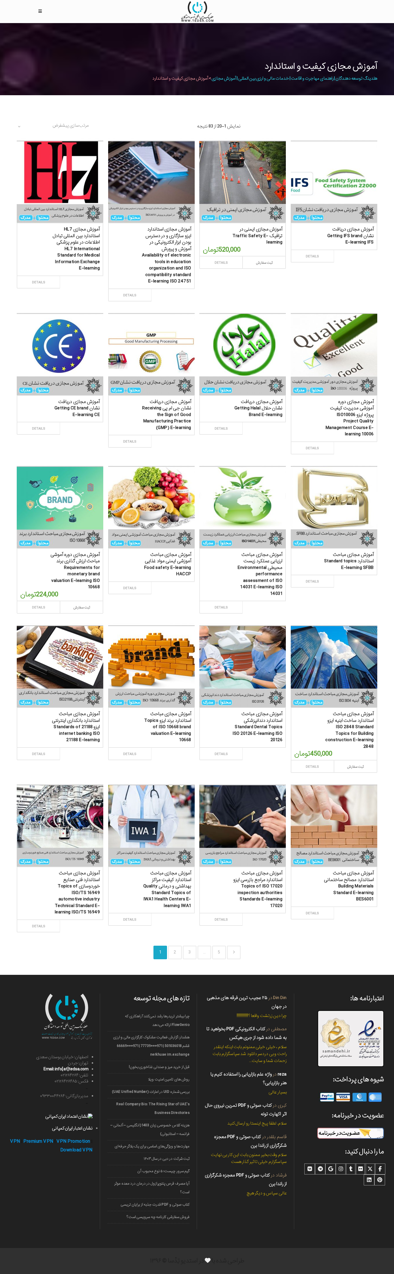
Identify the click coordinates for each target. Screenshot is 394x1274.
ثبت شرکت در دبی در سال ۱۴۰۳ (167, 1158)
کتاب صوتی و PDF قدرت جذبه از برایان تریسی (155, 1204)
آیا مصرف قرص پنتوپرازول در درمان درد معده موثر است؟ (152, 1188)
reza (282, 1074)
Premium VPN (38, 1141)
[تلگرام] (320, 1169)
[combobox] (53, 126)
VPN (15, 1141)
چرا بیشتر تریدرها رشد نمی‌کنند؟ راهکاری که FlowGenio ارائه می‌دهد (157, 1020)
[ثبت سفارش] (172, 288)
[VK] (310, 1169)
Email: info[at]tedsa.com (66, 1069)
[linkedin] (369, 1180)
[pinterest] (379, 1180)
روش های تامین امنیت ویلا (169, 1079)
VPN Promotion (73, 1141)
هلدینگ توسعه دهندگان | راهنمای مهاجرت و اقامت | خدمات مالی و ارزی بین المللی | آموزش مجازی (294, 78)
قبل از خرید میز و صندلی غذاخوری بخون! (159, 1067)
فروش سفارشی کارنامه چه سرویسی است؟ (158, 1217)
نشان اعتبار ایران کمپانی (72, 1128)
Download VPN (76, 1150)
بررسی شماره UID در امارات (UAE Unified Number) (151, 1092)
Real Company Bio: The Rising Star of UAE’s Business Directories (153, 1108)
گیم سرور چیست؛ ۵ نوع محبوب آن (163, 1171)
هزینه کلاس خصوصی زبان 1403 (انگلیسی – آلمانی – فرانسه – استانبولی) (150, 1130)
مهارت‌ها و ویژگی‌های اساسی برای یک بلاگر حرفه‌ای (152, 1146)
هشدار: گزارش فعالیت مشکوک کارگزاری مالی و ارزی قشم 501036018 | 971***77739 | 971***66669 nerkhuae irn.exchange (151, 1046)
